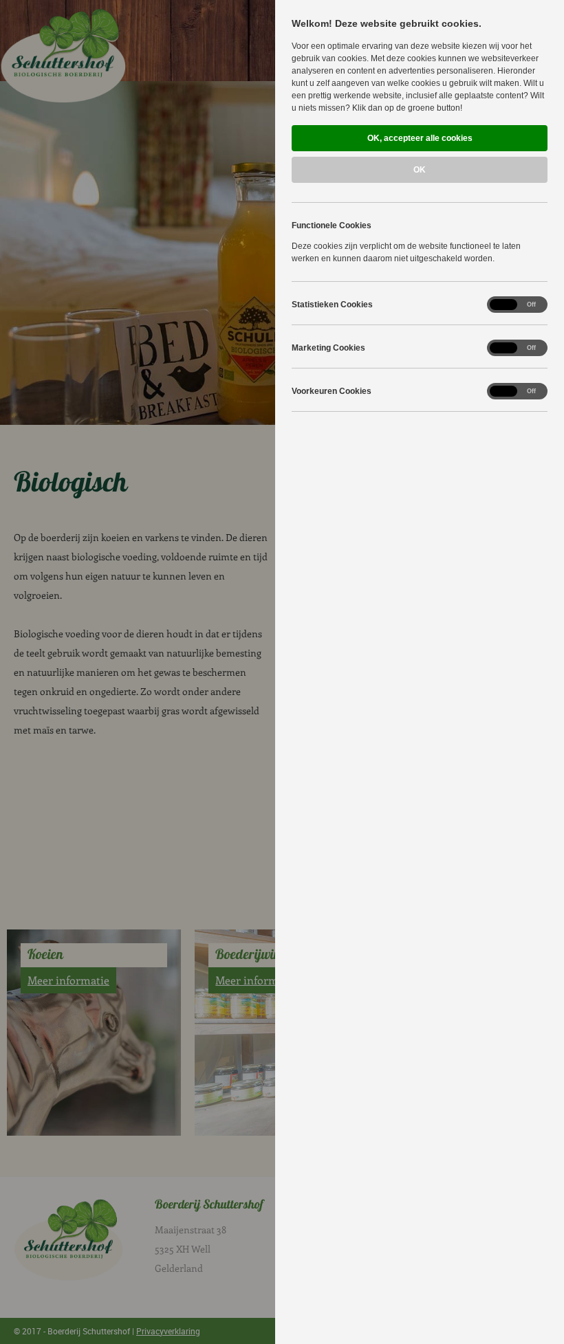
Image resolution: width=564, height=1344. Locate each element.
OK (419, 170)
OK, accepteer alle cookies (420, 138)
